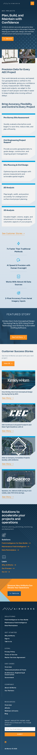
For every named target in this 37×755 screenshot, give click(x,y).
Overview (8, 667)
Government (9, 677)
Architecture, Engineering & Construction (15, 673)
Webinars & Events (11, 711)
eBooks (7, 708)
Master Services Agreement (15, 657)
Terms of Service (11, 654)
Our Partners (9, 690)
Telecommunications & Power (15, 670)
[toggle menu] (32, 3)
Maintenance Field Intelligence (16, 622)
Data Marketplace (11, 625)
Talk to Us (8, 641)
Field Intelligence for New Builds (16, 620)
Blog (6, 714)
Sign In (7, 638)
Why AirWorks (10, 636)
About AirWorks (10, 688)
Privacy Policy (10, 652)
